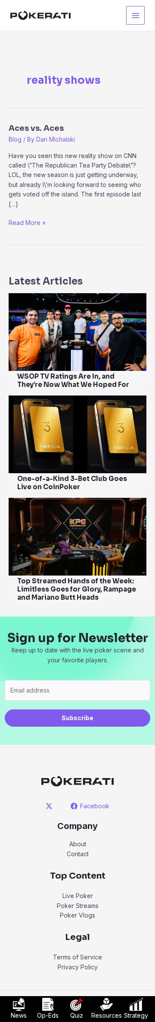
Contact (78, 853)
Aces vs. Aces (36, 128)
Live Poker (77, 895)
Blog (15, 139)
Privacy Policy (78, 967)
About (77, 844)
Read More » (27, 223)
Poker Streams (78, 905)
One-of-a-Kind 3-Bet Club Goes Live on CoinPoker (72, 483)
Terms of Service (77, 957)
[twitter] (50, 806)
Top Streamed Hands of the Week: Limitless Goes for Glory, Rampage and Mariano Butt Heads (76, 589)
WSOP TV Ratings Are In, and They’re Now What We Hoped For (73, 380)
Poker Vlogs (77, 915)
